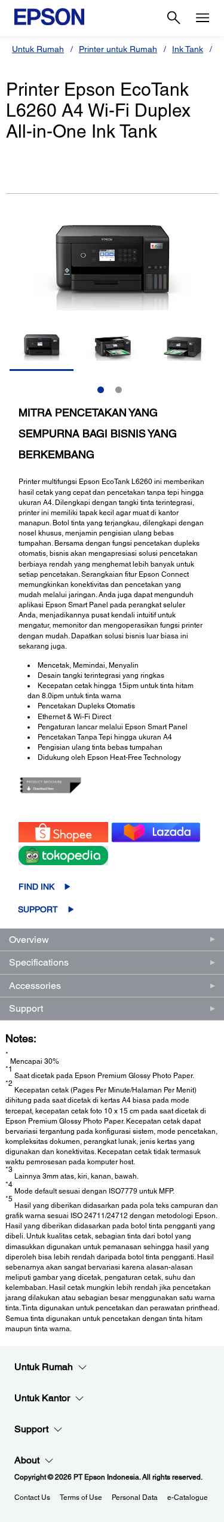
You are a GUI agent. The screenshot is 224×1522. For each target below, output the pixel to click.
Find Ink (36, 886)
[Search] (173, 18)
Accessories (35, 985)
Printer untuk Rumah (118, 49)
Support (38, 909)
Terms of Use (81, 1497)
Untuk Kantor (42, 1398)
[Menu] (202, 18)
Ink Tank (187, 49)
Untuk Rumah (38, 49)
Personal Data (135, 1497)
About (26, 1460)
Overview (29, 939)
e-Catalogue (187, 1497)
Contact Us (32, 1497)
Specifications (39, 962)
